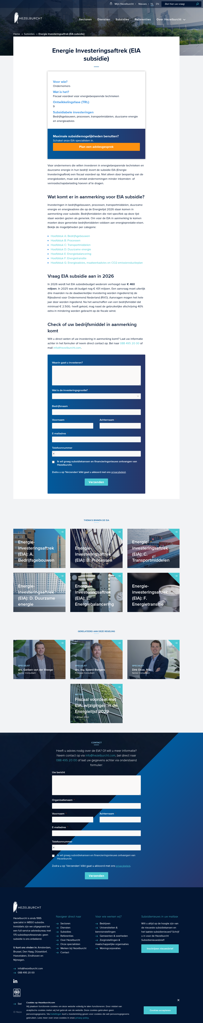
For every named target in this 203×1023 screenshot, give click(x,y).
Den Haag (28, 951)
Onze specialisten (70, 944)
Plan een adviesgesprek (96, 147)
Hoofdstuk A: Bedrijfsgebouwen (70, 236)
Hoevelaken (20, 955)
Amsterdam (44, 947)
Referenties (143, 19)
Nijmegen (18, 959)
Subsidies (122, 19)
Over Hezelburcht (169, 19)
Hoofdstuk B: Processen (65, 240)
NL (152, 4)
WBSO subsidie (35, 922)
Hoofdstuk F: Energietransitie (68, 258)
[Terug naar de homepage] (28, 22)
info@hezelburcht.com (67, 347)
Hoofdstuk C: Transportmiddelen (71, 245)
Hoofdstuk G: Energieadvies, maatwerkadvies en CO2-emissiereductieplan (97, 262)
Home (16, 33)
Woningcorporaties (110, 948)
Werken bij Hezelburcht (73, 948)
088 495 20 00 (129, 343)
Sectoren (85, 19)
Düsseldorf (41, 951)
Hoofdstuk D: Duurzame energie (71, 249)
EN (157, 4)
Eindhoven (34, 955)
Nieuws (142, 3)
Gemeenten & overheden (114, 935)
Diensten (103, 19)
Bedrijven (105, 923)
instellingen (56, 1014)
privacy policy (81, 1018)
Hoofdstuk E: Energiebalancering (71, 254)
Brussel (17, 951)
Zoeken (197, 4)
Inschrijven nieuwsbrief (160, 948)
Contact (64, 952)
